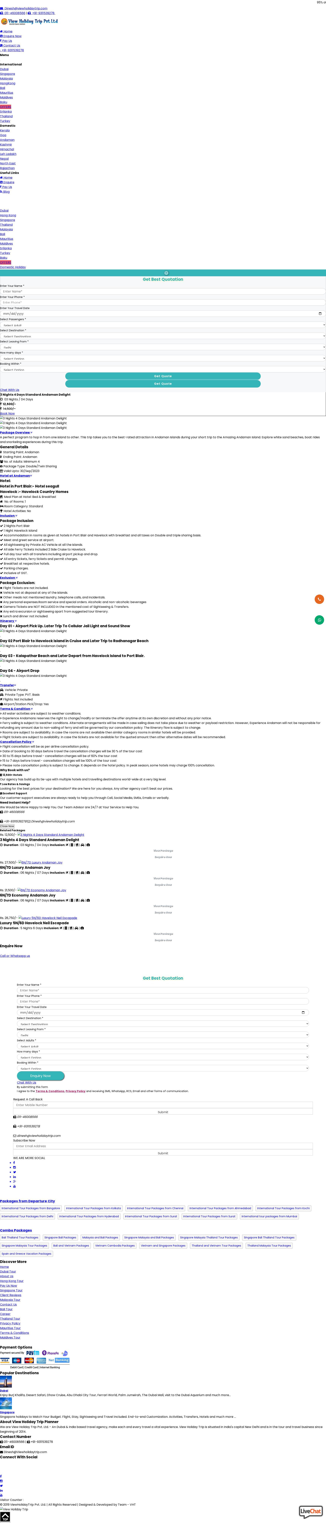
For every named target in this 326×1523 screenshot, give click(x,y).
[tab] (163, 432)
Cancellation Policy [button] (16, 742)
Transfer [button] (7, 685)
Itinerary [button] (7, 621)
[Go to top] (5, 1517)
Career (5, 1314)
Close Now (7, 826)
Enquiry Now (40, 1075)
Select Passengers (13, 319)
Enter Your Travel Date (15, 308)
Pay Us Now (8, 1285)
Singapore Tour (11, 1290)
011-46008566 (14, 13)
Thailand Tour (10, 1319)
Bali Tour (6, 1309)
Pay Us (7, 41)
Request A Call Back (28, 1099)
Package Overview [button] (15, 432)
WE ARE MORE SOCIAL (29, 1158)
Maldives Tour (10, 1337)
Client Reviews (10, 1295)
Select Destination (13, 330)
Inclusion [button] (7, 516)
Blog (6, 192)
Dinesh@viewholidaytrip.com (25, 8)
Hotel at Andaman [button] (15, 476)
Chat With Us (9, 390)
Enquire (8, 182)
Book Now (7, 413)
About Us (6, 1276)
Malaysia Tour (10, 1300)
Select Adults (26, 1040)
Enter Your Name (12, 286)
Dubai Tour (8, 1271)
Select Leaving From (14, 341)
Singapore (7, 1412)
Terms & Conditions (50, 1091)
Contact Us (11, 45)
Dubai (4, 1391)
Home (7, 31)
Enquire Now (12, 36)
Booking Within (10, 364)
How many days (11, 353)
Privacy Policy (75, 1091)
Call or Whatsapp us (15, 956)
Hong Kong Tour (12, 1281)
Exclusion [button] (8, 578)
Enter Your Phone (12, 297)
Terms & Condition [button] (15, 709)
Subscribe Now (24, 1140)
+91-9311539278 (43, 13)
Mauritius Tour (10, 1328)
